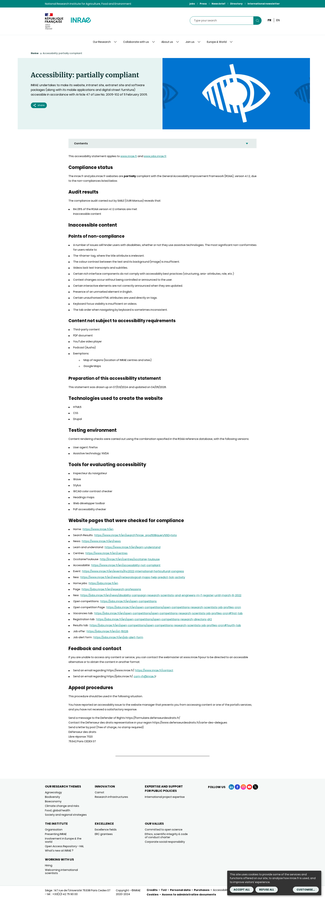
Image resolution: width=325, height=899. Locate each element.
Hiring (48, 865)
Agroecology (53, 792)
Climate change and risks (62, 806)
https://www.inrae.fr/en (98, 529)
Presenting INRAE (56, 834)
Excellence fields (106, 829)
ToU (164, 890)
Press (203, 3)
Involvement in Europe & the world (63, 840)
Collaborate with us (136, 42)
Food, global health (57, 810)
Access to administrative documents (189, 894)
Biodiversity (52, 797)
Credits (152, 890)
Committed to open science (163, 829)
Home (35, 53)
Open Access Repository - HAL (64, 846)
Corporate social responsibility (165, 842)
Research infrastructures (111, 797)
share (41, 105)
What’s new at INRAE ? (59, 850)
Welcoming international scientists (61, 871)
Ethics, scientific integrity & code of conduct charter (166, 835)
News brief (218, 3)
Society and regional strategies (66, 815)
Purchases (202, 890)
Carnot (99, 792)
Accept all (242, 889)
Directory (236, 3)
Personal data (180, 890)
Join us (189, 42)
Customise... (306, 889)
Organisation (53, 829)
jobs (192, 3)
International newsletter (264, 3)
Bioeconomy (53, 801)
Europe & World (217, 42)
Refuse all (266, 889)
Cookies (153, 894)
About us (167, 42)
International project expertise (165, 797)
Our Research (102, 42)
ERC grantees (104, 834)
